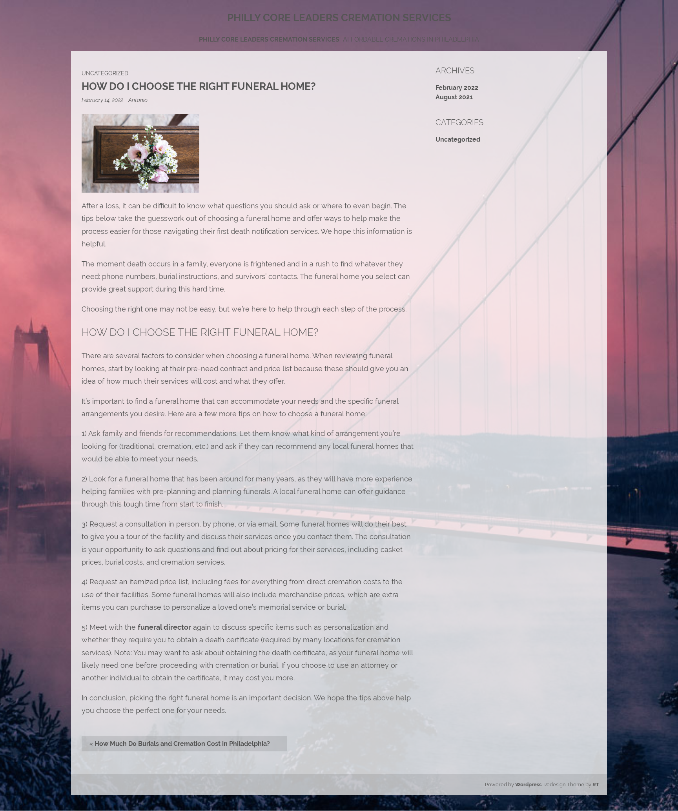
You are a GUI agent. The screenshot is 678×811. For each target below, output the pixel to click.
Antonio (138, 100)
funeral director (164, 627)
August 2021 (454, 97)
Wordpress (528, 784)
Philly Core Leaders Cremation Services (269, 39)
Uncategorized (105, 73)
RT (595, 784)
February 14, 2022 (103, 100)
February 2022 (457, 87)
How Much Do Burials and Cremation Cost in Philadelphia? (182, 743)
